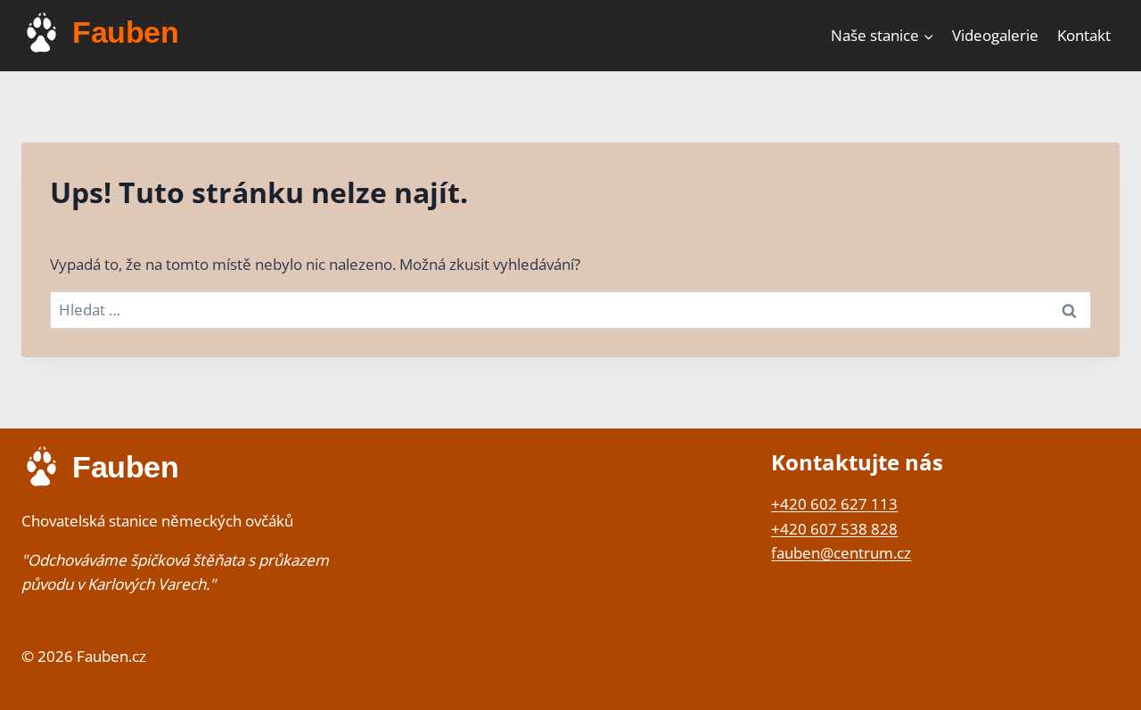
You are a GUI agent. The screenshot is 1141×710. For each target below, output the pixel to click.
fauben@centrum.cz (841, 553)
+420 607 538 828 (834, 528)
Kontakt (1084, 35)
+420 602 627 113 (834, 504)
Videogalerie (995, 35)
